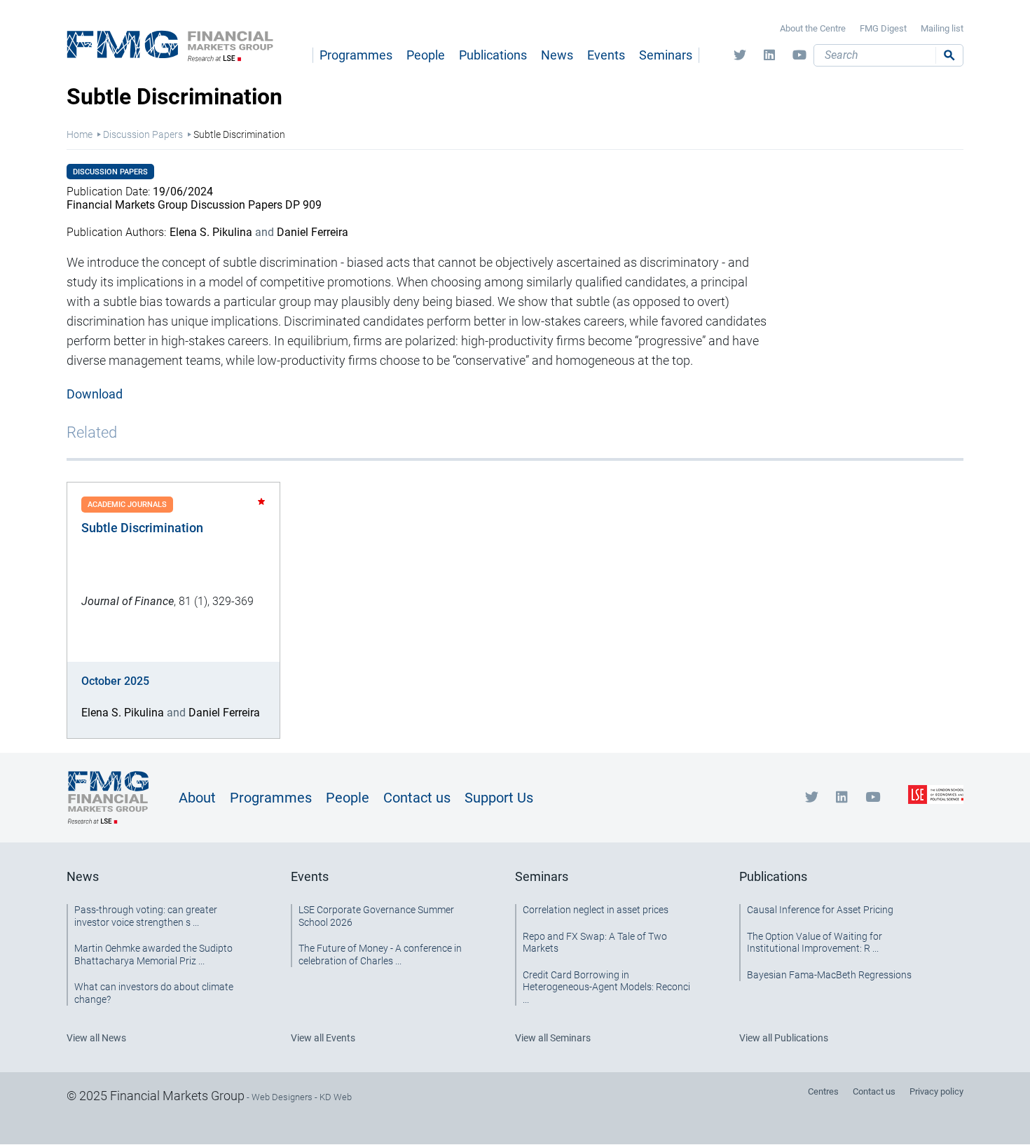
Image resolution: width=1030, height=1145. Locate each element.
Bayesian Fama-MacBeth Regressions (829, 974)
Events (606, 55)
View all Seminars (553, 1037)
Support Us (499, 797)
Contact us (417, 797)
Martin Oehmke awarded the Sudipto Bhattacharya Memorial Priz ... (153, 954)
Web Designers (282, 1097)
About (197, 797)
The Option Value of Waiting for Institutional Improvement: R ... (814, 943)
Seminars (665, 55)
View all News (96, 1037)
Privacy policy (936, 1091)
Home (79, 134)
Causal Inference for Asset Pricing (820, 909)
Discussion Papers (143, 134)
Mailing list (942, 28)
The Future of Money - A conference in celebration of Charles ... (380, 954)
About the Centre (813, 28)
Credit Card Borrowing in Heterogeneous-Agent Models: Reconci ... (606, 987)
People (425, 55)
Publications (493, 55)
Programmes (356, 55)
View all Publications (783, 1037)
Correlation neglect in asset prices (595, 909)
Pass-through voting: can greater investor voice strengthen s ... (145, 916)
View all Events (323, 1037)
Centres (823, 1091)
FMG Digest (883, 28)
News (557, 55)
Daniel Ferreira (312, 232)
